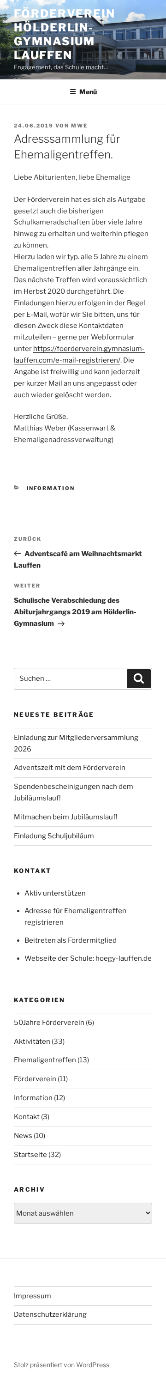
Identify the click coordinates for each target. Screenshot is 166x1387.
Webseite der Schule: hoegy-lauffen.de (88, 958)
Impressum (32, 1296)
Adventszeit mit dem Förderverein (69, 767)
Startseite (30, 1155)
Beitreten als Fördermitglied (70, 940)
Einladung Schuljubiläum (54, 836)
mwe (79, 125)
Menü (88, 92)
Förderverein (35, 1079)
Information (51, 488)
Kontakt (27, 1117)
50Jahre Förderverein (49, 1022)
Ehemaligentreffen (45, 1060)
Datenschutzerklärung (50, 1314)
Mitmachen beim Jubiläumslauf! (66, 817)
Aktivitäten (32, 1041)
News (23, 1136)
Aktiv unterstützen (55, 893)
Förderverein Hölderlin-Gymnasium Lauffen (64, 34)
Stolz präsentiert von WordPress (61, 1365)
